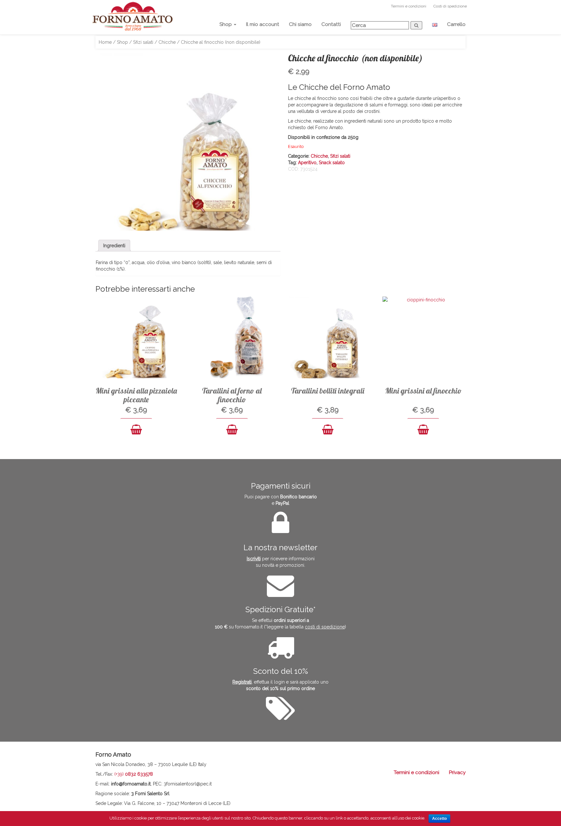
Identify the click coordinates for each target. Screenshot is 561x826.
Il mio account (262, 24)
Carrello (456, 24)
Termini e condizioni (408, 6)
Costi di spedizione (450, 6)
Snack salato (332, 162)
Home (105, 42)
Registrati (242, 682)
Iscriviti (254, 558)
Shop (226, 24)
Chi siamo (300, 24)
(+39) (133, 774)
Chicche (167, 42)
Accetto (439, 818)
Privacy (457, 772)
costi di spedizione (325, 626)
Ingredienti (114, 245)
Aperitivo (307, 162)
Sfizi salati (143, 42)
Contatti (331, 24)
